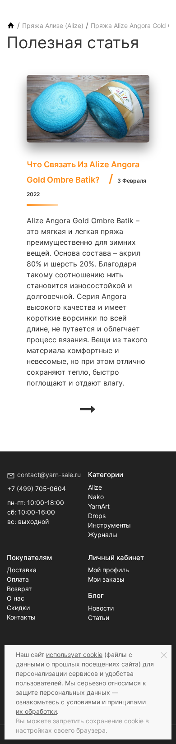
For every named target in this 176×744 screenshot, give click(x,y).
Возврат (19, 588)
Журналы (102, 534)
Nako (96, 497)
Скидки (18, 607)
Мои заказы (106, 579)
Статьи (98, 617)
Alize (95, 487)
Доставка (22, 570)
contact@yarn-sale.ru (49, 474)
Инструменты (109, 525)
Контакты (21, 617)
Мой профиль (108, 570)
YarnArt (99, 506)
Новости (101, 608)
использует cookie (74, 654)
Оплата (18, 579)
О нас (15, 598)
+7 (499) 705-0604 (36, 488)
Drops (97, 515)
